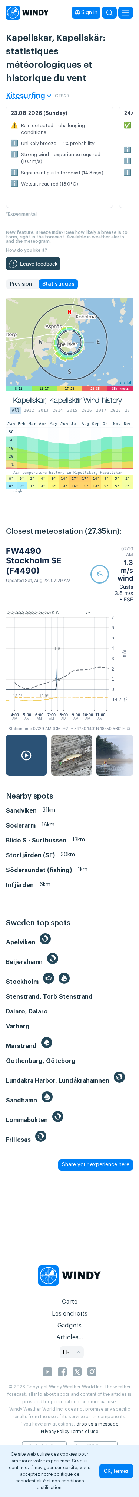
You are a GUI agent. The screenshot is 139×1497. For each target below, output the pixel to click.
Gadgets (69, 1326)
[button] (111, 574)
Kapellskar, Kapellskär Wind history (67, 400)
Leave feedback (38, 264)
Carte (69, 1302)
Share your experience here (95, 1164)
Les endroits (69, 1314)
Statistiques (58, 284)
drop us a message (97, 1424)
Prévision (21, 284)
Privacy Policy (55, 1431)
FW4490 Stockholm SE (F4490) (33, 560)
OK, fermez (116, 1471)
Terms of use (84, 1431)
